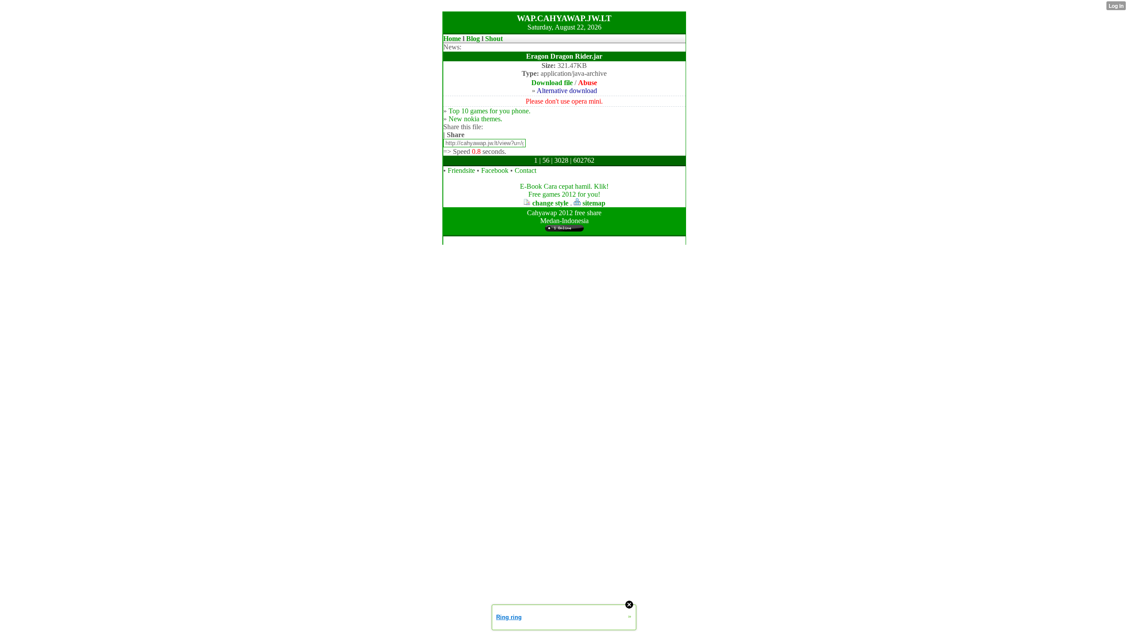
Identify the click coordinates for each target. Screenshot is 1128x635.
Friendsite (461, 170)
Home (452, 38)
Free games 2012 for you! (564, 194)
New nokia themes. (475, 119)
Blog (473, 38)
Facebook (494, 170)
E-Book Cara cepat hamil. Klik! (564, 186)
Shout (494, 38)
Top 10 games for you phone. (490, 111)
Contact (525, 170)
